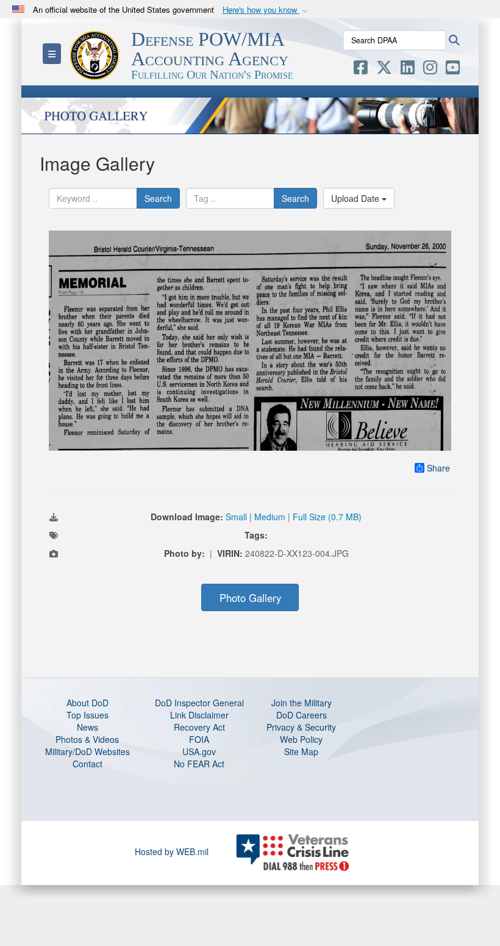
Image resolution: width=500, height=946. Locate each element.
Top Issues (87, 715)
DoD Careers (301, 715)
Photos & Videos (87, 739)
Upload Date (356, 198)
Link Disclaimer (199, 715)
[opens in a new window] (361, 69)
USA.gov (199, 751)
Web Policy (301, 739)
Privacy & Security (301, 727)
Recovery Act (199, 727)
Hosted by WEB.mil (172, 851)
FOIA (199, 739)
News (87, 727)
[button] (266, 10)
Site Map (301, 751)
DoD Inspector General (199, 703)
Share (438, 468)
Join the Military (301, 703)
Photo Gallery (250, 597)
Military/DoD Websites (87, 751)
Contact (87, 764)
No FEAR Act (199, 764)
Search (158, 198)
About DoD (87, 703)
